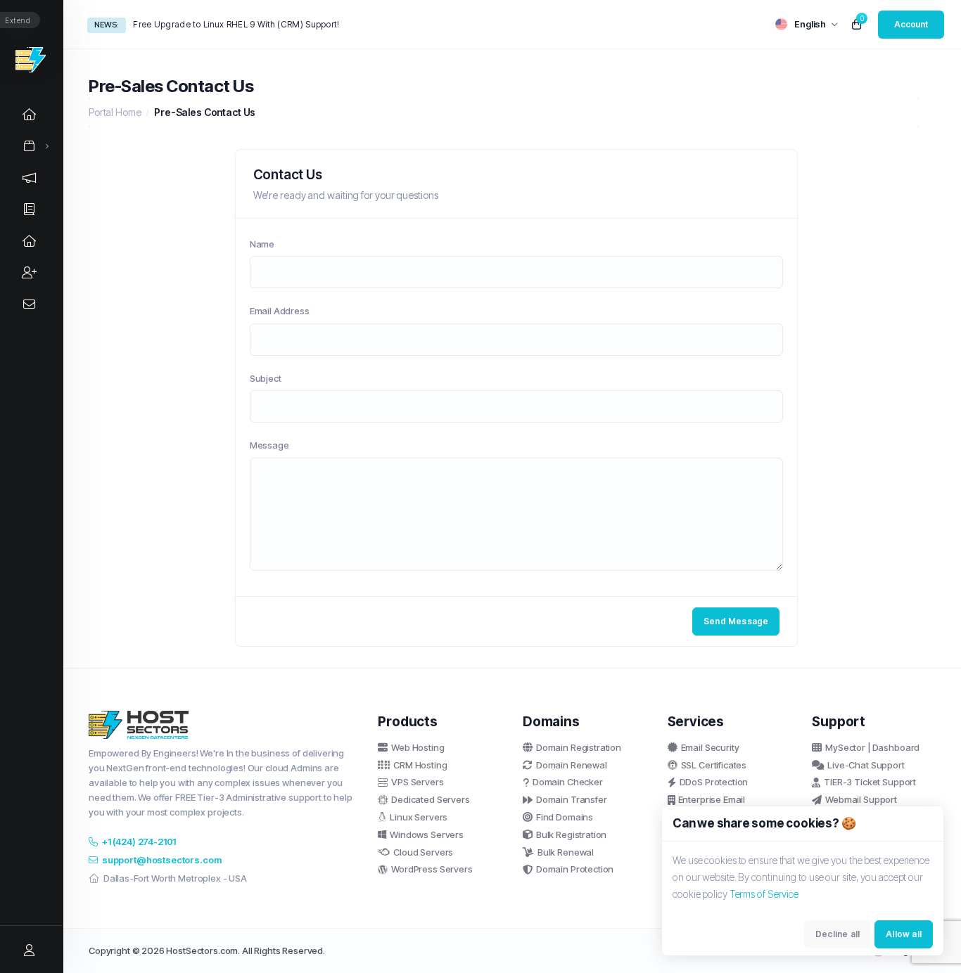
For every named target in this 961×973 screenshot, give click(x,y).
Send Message (736, 621)
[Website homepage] (31, 59)
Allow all (904, 934)
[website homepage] (223, 725)
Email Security (710, 747)
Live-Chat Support (865, 765)
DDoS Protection (714, 781)
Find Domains (564, 817)
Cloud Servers (423, 852)
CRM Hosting (420, 765)
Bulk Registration (571, 834)
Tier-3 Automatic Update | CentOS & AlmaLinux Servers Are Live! (262, 24)
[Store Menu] (29, 146)
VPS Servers (417, 781)
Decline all (837, 934)
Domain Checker (568, 781)
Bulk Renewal (565, 852)
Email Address (280, 310)
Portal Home (115, 112)
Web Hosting (417, 747)
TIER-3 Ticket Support (870, 781)
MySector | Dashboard (872, 747)
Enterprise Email (712, 799)
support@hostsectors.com (162, 859)
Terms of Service (764, 894)
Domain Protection (574, 869)
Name (262, 244)
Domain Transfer (571, 799)
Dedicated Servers (430, 799)
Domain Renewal (571, 765)
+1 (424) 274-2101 (139, 841)
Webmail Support (861, 799)
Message (269, 445)
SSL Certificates (714, 765)
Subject (265, 378)
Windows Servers (427, 834)
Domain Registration (578, 747)
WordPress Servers (431, 869)
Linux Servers (418, 817)
